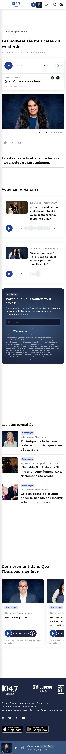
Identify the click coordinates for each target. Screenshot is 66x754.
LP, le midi (32, 746)
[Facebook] (5, 142)
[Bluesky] (9, 718)
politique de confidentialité (29, 357)
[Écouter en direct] (33, 4)
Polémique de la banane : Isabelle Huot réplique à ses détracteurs (41, 445)
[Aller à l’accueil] (16, 6)
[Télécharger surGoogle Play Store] (37, 729)
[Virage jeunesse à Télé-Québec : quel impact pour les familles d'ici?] (17, 253)
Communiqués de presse (14, 710)
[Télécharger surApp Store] (12, 729)
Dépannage (42, 703)
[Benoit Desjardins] (23, 591)
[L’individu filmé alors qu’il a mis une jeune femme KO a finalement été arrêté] (10, 465)
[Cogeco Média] (42, 690)
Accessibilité (29, 706)
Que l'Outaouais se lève (22, 81)
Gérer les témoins (11, 706)
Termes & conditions (12, 703)
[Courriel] (19, 142)
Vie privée (30, 703)
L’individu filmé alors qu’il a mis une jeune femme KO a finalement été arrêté (41, 472)
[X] (16, 718)
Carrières (34, 710)
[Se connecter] (61, 4)
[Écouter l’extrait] (8, 66)
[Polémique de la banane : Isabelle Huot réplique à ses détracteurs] (10, 439)
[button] (15, 747)
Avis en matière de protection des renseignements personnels (34, 348)
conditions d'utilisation (15, 359)
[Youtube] (23, 718)
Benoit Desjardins (16, 617)
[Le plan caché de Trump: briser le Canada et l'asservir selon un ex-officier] (10, 492)
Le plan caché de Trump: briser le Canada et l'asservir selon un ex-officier (42, 498)
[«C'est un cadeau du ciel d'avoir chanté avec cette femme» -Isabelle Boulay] (17, 207)
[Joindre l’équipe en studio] (46, 4)
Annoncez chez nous (51, 710)
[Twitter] (12, 142)
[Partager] (58, 65)
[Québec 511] (61, 692)
